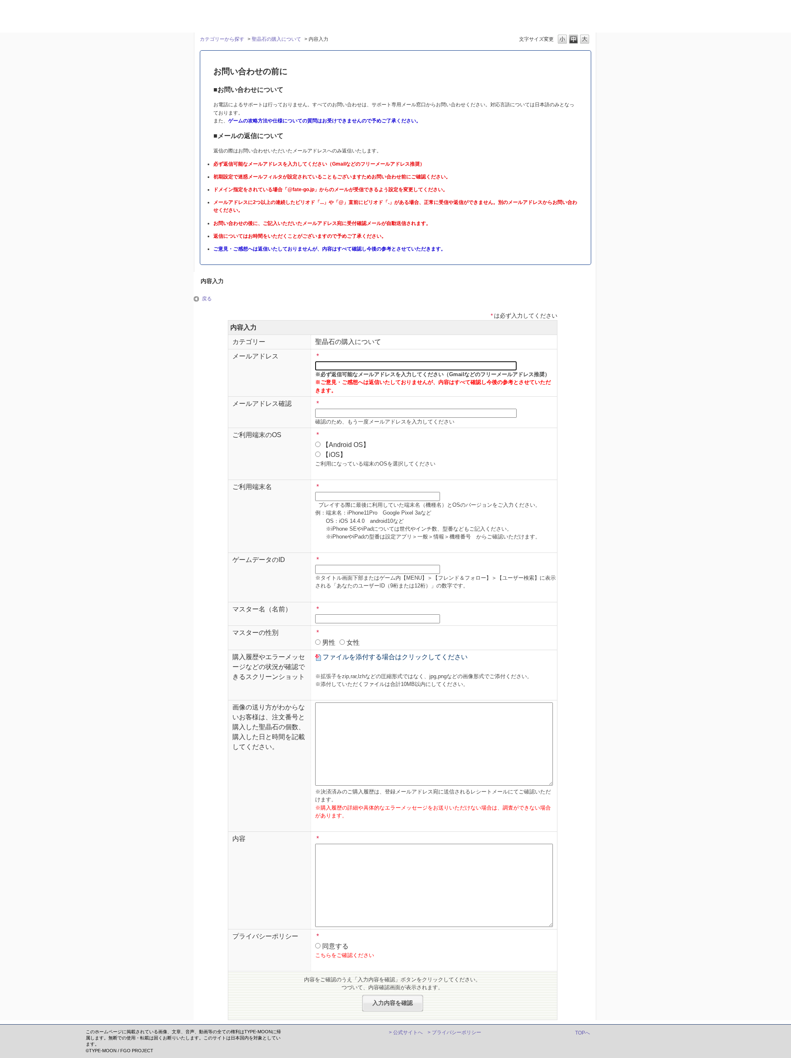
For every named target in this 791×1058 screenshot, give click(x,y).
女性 (353, 642)
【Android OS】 (346, 444)
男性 (328, 642)
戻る (207, 299)
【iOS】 (334, 454)
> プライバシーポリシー (454, 1032)
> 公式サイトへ (406, 1032)
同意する (335, 946)
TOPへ (582, 1032)
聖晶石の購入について (276, 39)
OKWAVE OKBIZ (219, 15)
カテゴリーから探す (222, 39)
